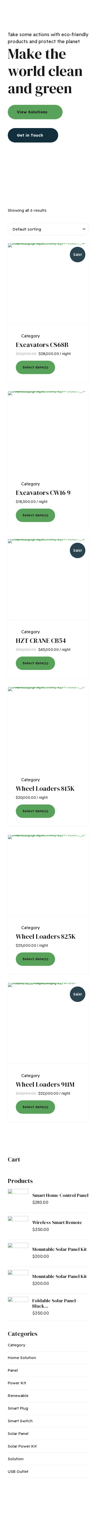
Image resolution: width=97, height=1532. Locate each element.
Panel (13, 1370)
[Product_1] (48, 727)
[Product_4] (48, 283)
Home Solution (22, 1357)
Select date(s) (35, 367)
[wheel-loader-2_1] (48, 1023)
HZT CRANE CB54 (41, 640)
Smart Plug (18, 1408)
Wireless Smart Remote (57, 1222)
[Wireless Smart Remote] (18, 1226)
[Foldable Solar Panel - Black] (18, 1307)
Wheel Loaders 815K (45, 788)
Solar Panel (18, 1433)
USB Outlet (18, 1471)
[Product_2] (48, 875)
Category (30, 335)
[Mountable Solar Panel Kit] (18, 1253)
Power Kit (17, 1382)
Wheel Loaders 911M (45, 1084)
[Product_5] (48, 431)
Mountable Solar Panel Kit (59, 1249)
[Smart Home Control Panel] (18, 1199)
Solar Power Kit (22, 1446)
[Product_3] (48, 579)
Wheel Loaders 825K (46, 936)
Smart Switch (20, 1420)
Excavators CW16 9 (43, 492)
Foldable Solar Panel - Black (55, 1303)
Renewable (18, 1395)
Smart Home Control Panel (60, 1195)
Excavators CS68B (42, 344)
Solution (16, 1458)
